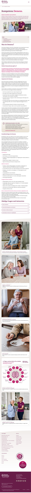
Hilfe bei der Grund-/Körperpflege (6, 443)
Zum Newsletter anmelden (7, 486)
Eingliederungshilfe (18, 443)
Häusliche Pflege (18, 440)
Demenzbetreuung (4, 439)
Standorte (17, 435)
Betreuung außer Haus (5, 436)
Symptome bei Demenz (6, 40)
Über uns (3, 455)
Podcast (17, 444)
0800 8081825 (19, 477)
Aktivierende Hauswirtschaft (5, 435)
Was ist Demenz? (5, 38)
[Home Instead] (5, 2)
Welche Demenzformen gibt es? (7, 39)
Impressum (24, 489)
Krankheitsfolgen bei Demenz (7, 41)
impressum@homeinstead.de (22, 478)
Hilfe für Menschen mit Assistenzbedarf (7, 445)
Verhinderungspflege (4, 449)
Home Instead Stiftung (5, 460)
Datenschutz (28, 489)
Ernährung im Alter (18, 436)
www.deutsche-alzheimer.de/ (10, 130)
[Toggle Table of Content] (28, 37)
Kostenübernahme (18, 439)
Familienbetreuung (4, 441)
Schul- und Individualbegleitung (6, 448)
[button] (28, 2)
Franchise (3, 456)
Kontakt (3, 461)
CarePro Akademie (4, 459)
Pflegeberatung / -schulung (5, 444)
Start (3, 6)
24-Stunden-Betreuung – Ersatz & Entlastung (8, 440)
